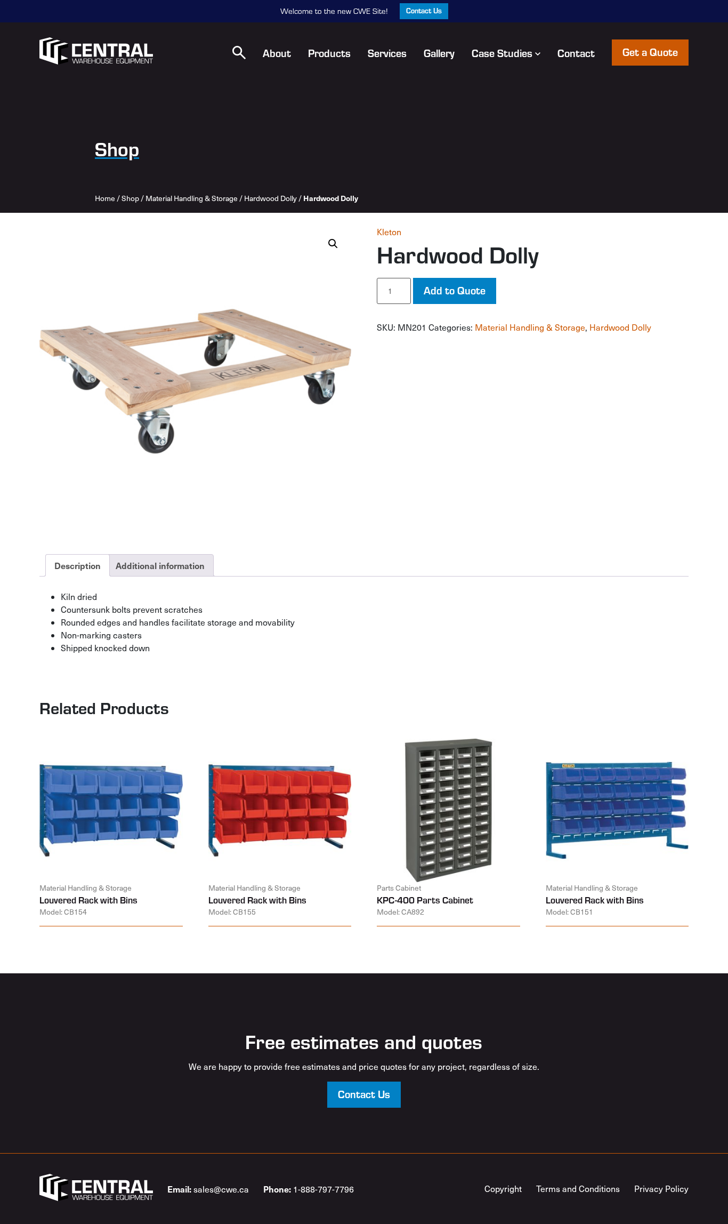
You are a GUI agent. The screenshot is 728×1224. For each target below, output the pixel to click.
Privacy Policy (661, 1188)
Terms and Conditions (578, 1188)
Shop (130, 198)
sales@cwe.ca (208, 1189)
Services (387, 53)
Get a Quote (650, 52)
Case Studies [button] (502, 53)
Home (105, 198)
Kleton (389, 231)
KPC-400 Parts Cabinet (425, 900)
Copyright (503, 1188)
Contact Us (424, 10)
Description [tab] (77, 565)
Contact (576, 53)
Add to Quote (455, 290)
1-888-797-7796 (308, 1189)
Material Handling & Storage (191, 198)
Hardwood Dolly (270, 198)
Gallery (439, 53)
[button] (239, 52)
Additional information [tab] (160, 565)
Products (329, 53)
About (277, 53)
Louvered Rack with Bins (88, 900)
